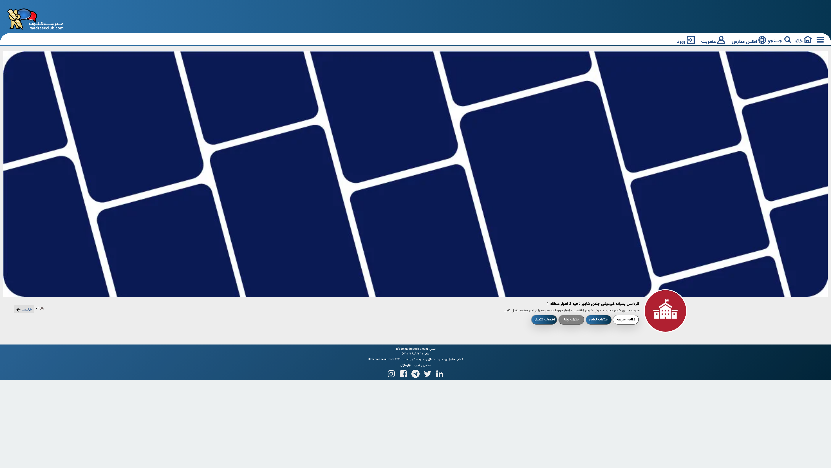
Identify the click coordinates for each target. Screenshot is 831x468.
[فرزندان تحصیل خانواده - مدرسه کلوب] (35, 18)
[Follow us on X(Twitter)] (428, 372)
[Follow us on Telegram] (415, 372)
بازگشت (26, 309)
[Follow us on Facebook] (403, 372)
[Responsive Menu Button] (819, 39)
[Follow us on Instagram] (391, 372)
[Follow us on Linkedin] (440, 372)
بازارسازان (406, 365)
